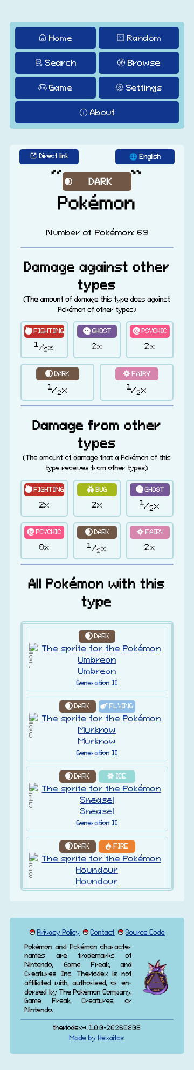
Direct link (54, 156)
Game (60, 87)
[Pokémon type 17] (57, 373)
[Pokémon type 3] (117, 706)
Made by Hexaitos (97, 1038)
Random (144, 38)
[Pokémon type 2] (44, 331)
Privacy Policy (58, 932)
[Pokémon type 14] (150, 331)
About (102, 112)
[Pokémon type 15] (117, 776)
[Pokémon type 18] (136, 373)
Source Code (145, 932)
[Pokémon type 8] (97, 331)
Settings (144, 87)
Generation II (97, 683)
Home (60, 38)
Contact (103, 932)
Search (61, 62)
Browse (144, 62)
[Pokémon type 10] (117, 846)
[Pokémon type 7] (97, 489)
